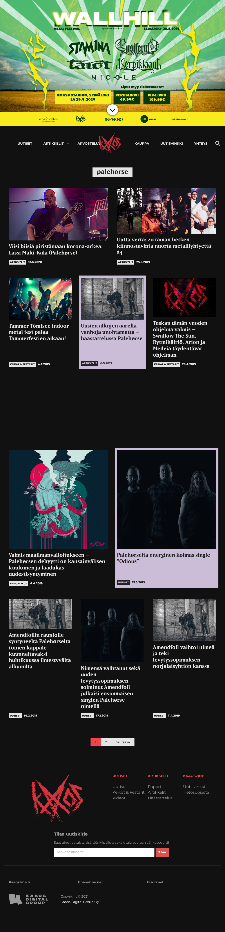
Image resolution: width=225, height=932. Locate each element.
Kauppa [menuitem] (141, 143)
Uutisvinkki (194, 786)
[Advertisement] (112, 408)
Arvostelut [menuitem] (89, 143)
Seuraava (123, 742)
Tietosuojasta (196, 792)
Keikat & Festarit (128, 792)
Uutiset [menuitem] (25, 143)
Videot (118, 798)
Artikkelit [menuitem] (54, 143)
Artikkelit (157, 792)
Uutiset (119, 786)
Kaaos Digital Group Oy (80, 902)
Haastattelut (160, 798)
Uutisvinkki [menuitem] (171, 143)
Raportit (156, 786)
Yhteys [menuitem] (200, 143)
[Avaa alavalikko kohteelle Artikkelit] (68, 143)
